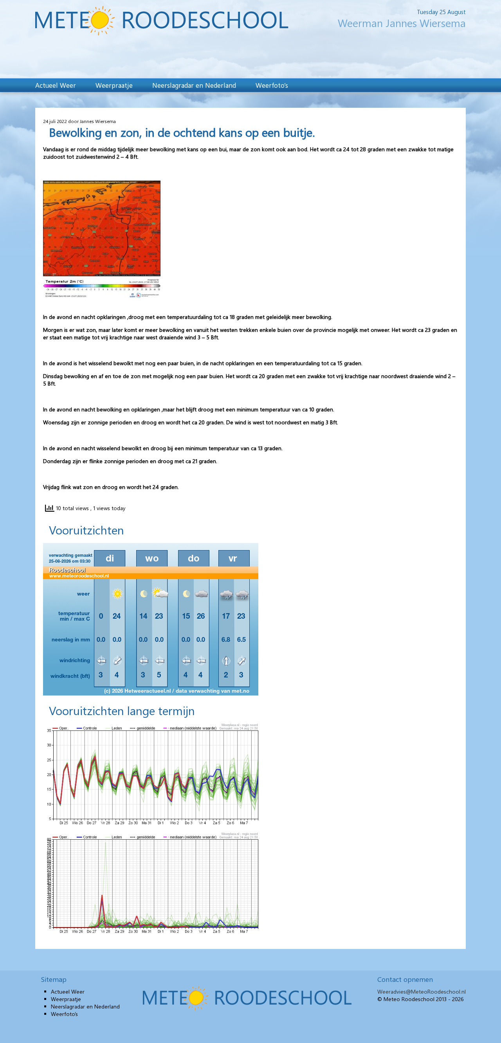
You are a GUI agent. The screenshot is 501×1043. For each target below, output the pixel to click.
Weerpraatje (114, 85)
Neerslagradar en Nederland (194, 85)
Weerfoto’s (272, 85)
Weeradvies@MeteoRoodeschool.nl (421, 991)
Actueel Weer (55, 85)
